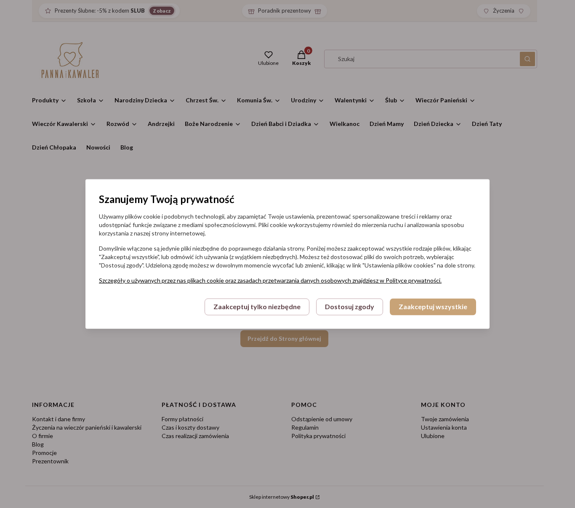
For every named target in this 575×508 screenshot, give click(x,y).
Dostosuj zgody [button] (349, 307)
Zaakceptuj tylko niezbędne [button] (257, 307)
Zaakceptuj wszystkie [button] (433, 307)
